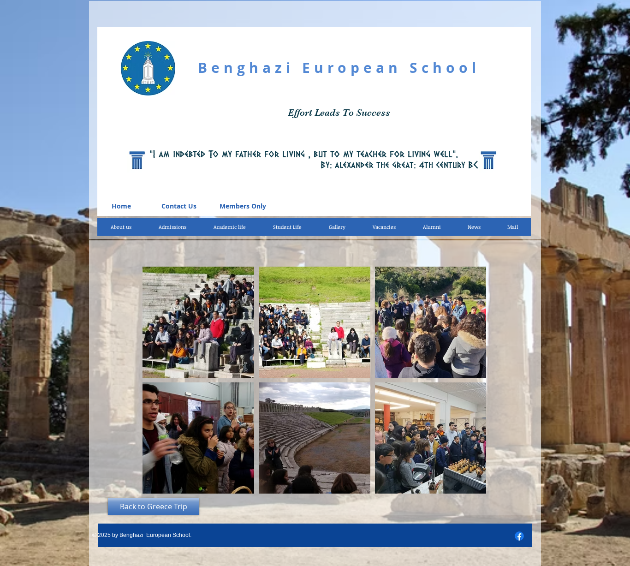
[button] (229, 227)
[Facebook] (519, 536)
